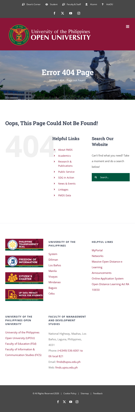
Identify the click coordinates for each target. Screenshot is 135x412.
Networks (97, 256)
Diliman (53, 259)
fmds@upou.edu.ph (69, 362)
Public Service (66, 171)
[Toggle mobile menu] (128, 26)
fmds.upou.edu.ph (66, 367)
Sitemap (85, 393)
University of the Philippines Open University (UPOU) (22, 335)
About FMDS (65, 149)
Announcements (101, 273)
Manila (53, 271)
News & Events (67, 183)
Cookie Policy (69, 393)
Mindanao (55, 282)
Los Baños (55, 265)
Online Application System (108, 278)
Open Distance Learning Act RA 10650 (110, 286)
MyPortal (97, 250)
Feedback (97, 393)
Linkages (63, 189)
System (53, 254)
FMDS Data (64, 195)
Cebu (52, 293)
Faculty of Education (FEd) (20, 343)
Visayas (53, 276)
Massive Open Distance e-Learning (107, 264)
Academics (64, 155)
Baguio (53, 288)
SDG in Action (66, 177)
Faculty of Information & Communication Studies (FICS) (23, 352)
